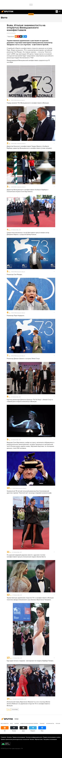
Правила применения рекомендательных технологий (15, 739)
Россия (58, 723)
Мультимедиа (15, 709)
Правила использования (18, 737)
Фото (9, 709)
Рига (11, 723)
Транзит (42, 723)
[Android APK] (5, 744)
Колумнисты (50, 723)
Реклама (32, 739)
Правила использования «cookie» (52, 737)
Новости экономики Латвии (29, 723)
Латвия (16, 723)
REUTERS (14, 143)
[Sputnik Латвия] (8, 13)
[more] (54, 100)
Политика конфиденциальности (34, 737)
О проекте (3, 737)
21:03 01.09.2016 (11, 33)
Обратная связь (39, 739)
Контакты (9, 737)
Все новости (4, 723)
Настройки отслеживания (50, 739)
